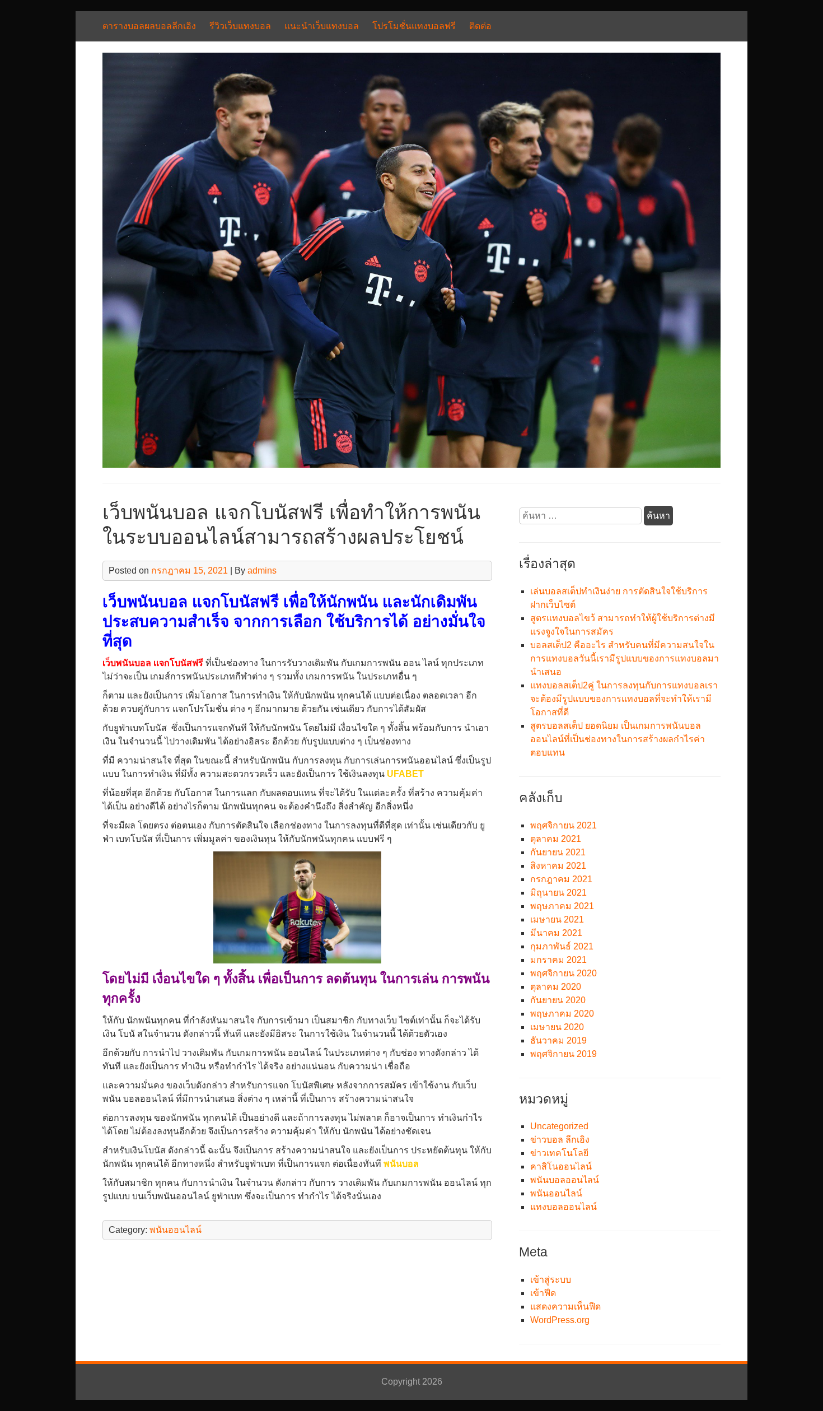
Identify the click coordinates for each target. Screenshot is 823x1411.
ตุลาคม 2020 (555, 986)
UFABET (405, 774)
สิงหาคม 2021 (558, 865)
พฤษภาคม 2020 (562, 1013)
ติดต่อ (480, 26)
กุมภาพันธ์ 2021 (561, 946)
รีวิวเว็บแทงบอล (240, 26)
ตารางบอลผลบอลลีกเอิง (149, 26)
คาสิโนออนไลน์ (561, 1166)
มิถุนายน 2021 (558, 892)
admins (262, 570)
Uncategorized (559, 1126)
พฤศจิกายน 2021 (563, 825)
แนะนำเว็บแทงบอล (321, 26)
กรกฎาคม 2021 (561, 879)
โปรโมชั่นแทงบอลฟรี (414, 26)
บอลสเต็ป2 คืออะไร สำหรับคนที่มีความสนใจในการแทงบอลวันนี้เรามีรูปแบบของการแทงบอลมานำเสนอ (624, 658)
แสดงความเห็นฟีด (565, 1306)
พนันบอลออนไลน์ (564, 1180)
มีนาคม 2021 (556, 933)
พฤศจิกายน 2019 (563, 1054)
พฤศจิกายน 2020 (563, 973)
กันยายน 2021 (558, 852)
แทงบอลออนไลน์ (563, 1207)
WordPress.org (560, 1320)
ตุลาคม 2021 (555, 839)
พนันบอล (401, 1163)
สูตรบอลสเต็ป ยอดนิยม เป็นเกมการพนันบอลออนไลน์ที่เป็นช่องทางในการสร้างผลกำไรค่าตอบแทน (617, 739)
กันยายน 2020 (558, 1000)
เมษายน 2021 (557, 919)
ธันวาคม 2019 (558, 1040)
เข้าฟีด (543, 1293)
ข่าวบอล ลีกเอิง (560, 1139)
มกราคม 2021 (558, 960)
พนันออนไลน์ (175, 1230)
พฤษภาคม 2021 (562, 906)
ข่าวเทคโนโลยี (559, 1153)
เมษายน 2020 (557, 1027)
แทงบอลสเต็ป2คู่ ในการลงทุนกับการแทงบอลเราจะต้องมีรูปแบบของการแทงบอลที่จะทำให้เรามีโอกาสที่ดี (624, 699)
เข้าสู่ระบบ (550, 1279)
